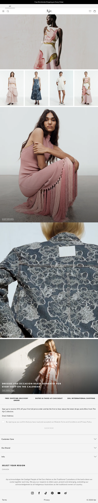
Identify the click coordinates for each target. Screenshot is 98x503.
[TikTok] (45, 493)
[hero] (49, 41)
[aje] (49, 11)
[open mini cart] (94, 11)
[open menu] (3, 11)
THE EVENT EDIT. (8, 390)
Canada (5, 469)
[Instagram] (32, 493)
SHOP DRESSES (8, 219)
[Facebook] (39, 493)
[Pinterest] (52, 493)
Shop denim (7, 335)
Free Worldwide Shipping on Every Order (49, 2)
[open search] (8, 11)
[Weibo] (65, 493)
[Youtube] (59, 493)
